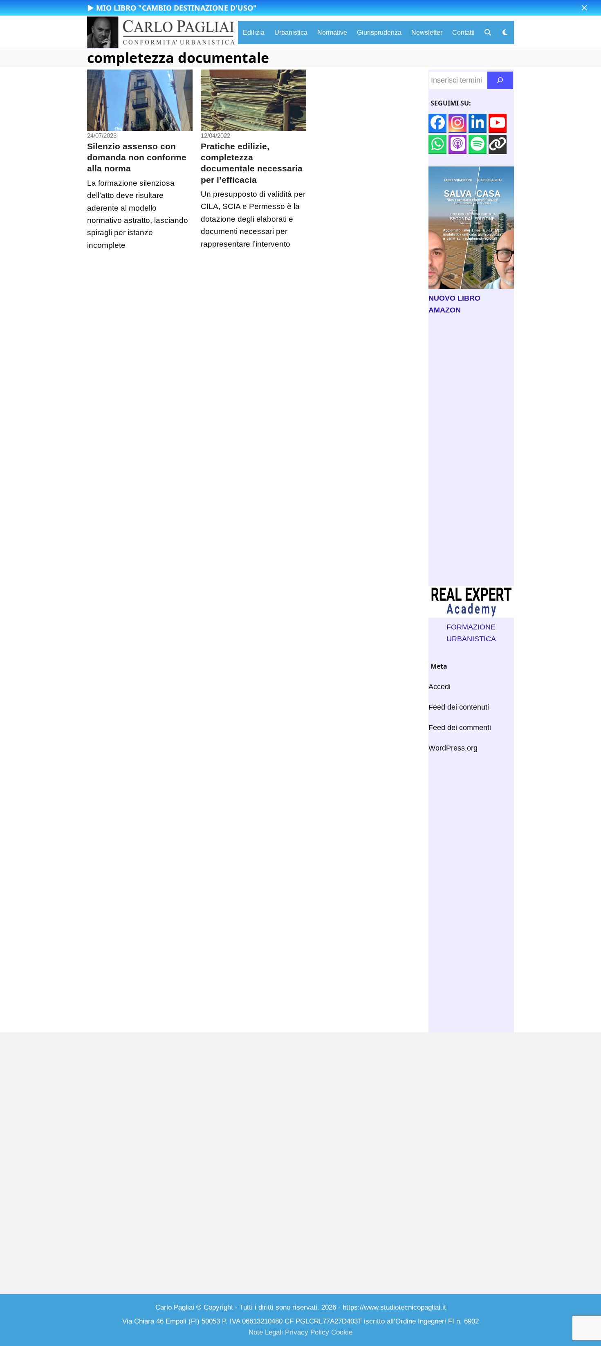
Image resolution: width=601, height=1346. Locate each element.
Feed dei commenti (459, 728)
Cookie (341, 1332)
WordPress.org (453, 748)
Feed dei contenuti (458, 707)
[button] (584, 8)
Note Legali (266, 1332)
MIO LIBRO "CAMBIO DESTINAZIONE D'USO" (176, 8)
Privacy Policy (307, 1332)
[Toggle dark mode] (505, 32)
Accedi (439, 687)
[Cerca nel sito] (500, 80)
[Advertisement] (471, 451)
